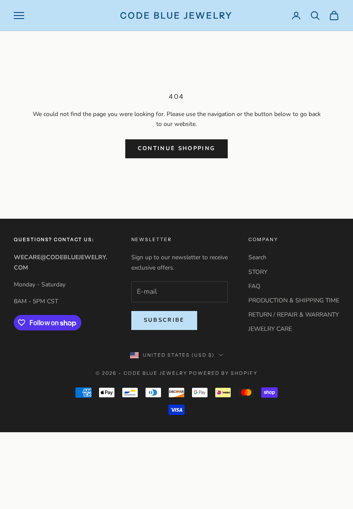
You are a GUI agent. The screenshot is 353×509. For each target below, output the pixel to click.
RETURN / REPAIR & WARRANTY (293, 315)
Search (257, 257)
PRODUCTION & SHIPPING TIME (293, 300)
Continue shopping (177, 148)
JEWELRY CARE (270, 329)
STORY (257, 272)
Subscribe (164, 320)
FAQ (254, 286)
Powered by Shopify (223, 373)
